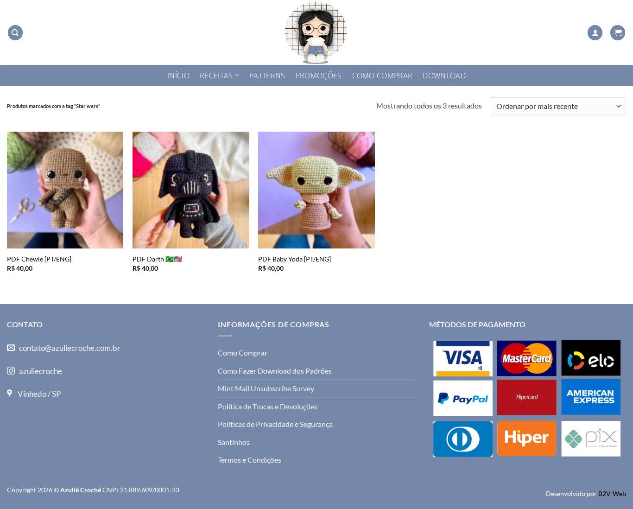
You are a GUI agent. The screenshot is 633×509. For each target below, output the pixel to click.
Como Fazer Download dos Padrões (275, 370)
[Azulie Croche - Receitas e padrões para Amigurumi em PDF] (316, 32)
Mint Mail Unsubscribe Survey (266, 388)
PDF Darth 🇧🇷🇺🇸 (157, 259)
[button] (595, 32)
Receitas (216, 75)
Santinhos (234, 442)
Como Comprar (382, 75)
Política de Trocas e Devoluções (267, 406)
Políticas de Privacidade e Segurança (275, 424)
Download (444, 75)
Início (178, 75)
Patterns (267, 75)
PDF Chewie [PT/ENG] (39, 259)
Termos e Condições (249, 459)
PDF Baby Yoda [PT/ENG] (294, 259)
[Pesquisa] (15, 32)
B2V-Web (612, 493)
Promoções (319, 75)
